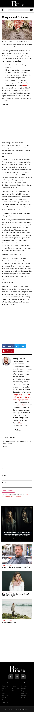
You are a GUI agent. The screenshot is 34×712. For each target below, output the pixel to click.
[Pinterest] (17, 676)
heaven (24, 85)
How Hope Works (9, 622)
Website (4, 482)
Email (4, 476)
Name (4, 469)
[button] (2, 9)
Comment (5, 446)
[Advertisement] (17, 124)
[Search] (31, 10)
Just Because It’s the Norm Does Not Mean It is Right (16, 595)
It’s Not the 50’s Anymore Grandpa (16, 567)
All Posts (18, 430)
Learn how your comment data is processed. (16, 496)
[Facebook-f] (10, 676)
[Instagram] (23, 676)
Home (3, 15)
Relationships (8, 15)
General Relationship (16, 15)
